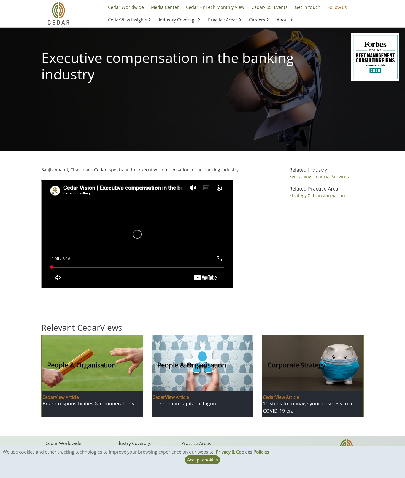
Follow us (337, 7)
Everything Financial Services (319, 177)
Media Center (165, 7)
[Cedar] (58, 13)
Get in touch (307, 7)
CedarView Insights (127, 20)
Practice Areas (223, 20)
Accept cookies (202, 460)
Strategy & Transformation (317, 196)
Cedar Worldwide (126, 7)
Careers (257, 20)
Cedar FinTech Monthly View (215, 7)
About (283, 20)
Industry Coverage (178, 20)
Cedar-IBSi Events (270, 7)
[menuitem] (130, 20)
